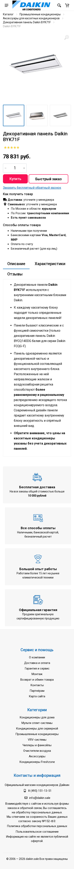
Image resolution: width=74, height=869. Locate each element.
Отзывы (15, 274)
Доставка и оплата (37, 663)
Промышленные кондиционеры (40, 14)
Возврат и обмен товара (37, 679)
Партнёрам (37, 691)
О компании (37, 657)
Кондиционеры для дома (37, 717)
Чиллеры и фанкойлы (37, 745)
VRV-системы (37, 739)
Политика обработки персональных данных (37, 826)
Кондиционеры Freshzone (37, 762)
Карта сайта (37, 696)
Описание (16, 263)
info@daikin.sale (39, 798)
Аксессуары (37, 756)
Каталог (8, 14)
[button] (67, 5)
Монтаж (37, 674)
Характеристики (50, 263)
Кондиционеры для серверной (37, 728)
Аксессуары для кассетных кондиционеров (31, 18)
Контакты (37, 685)
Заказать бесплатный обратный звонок (32, 188)
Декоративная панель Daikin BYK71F (27, 22)
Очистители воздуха (37, 751)
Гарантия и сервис (37, 668)
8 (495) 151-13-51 (40, 790)
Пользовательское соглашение (37, 831)
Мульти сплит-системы (37, 723)
